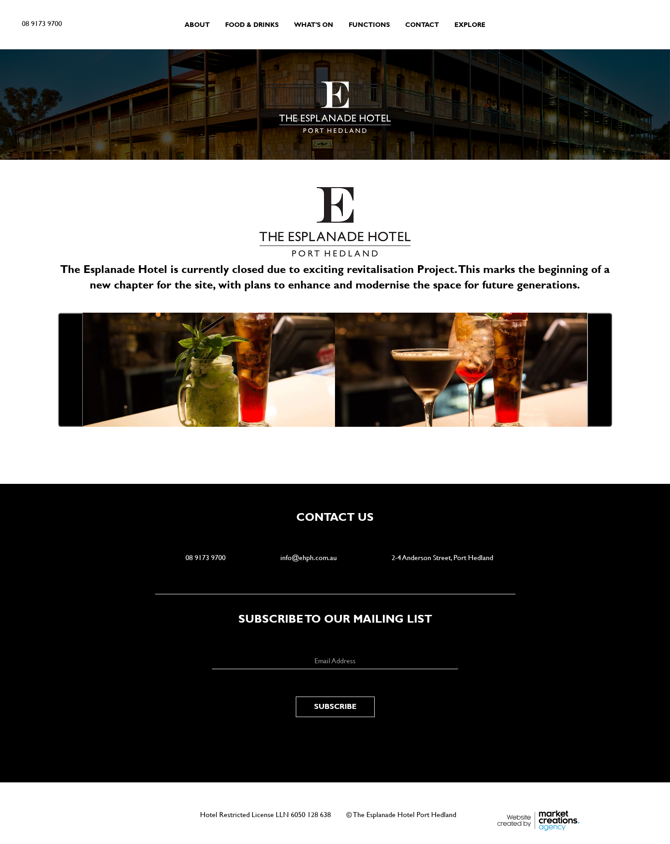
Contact (422, 24)
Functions (369, 24)
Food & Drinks (251, 24)
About (197, 24)
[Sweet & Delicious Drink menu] (208, 370)
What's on (313, 24)
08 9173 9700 (42, 23)
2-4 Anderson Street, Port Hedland (442, 557)
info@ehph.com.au (308, 557)
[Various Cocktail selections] (462, 370)
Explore (469, 24)
